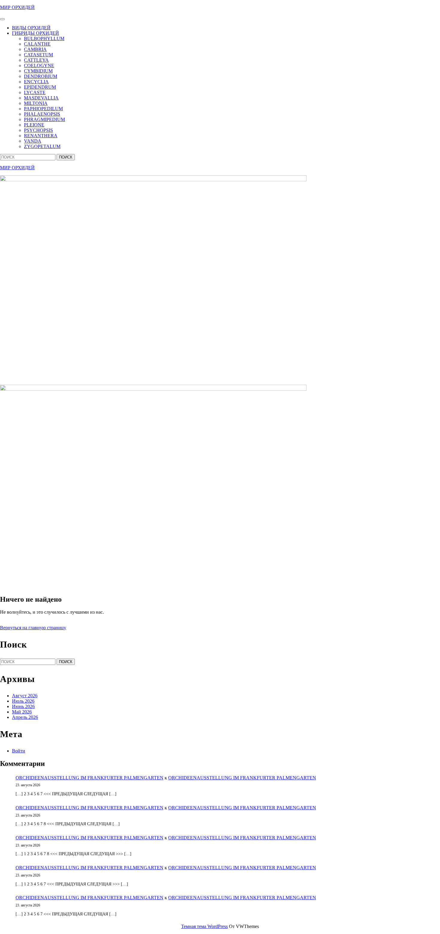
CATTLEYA (36, 60)
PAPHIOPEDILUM (43, 108)
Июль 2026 (23, 701)
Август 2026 (24, 695)
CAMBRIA (35, 49)
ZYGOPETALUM (42, 146)
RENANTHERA (40, 135)
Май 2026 (22, 711)
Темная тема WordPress (204, 926)
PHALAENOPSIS (42, 114)
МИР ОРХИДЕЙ (17, 7)
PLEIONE (34, 124)
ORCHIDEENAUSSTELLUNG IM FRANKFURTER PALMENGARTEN (89, 777)
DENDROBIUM (40, 76)
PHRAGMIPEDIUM (44, 119)
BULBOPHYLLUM (44, 38)
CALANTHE (37, 43)
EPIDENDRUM (40, 87)
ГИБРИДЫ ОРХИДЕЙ (35, 33)
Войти (18, 750)
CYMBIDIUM (38, 70)
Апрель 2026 (25, 717)
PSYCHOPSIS (38, 130)
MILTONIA (36, 103)
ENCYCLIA (36, 81)
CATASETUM (38, 54)
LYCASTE (34, 92)
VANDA (32, 141)
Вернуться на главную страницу (33, 627)
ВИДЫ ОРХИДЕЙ (31, 27)
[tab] (2, 19)
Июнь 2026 (23, 706)
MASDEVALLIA (41, 97)
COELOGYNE (39, 65)
